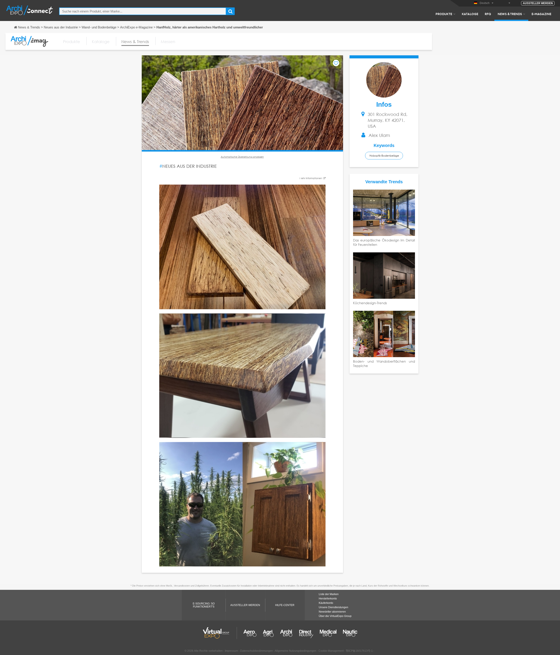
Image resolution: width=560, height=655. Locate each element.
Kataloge (470, 14)
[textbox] (142, 11)
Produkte (444, 14)
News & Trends (510, 14)
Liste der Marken (329, 594)
